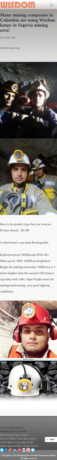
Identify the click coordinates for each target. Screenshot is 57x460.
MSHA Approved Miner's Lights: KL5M (18, 446)
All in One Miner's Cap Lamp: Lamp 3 (18, 439)
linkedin (15, 450)
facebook (6, 450)
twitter (2, 450)
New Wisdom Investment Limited (17, 4)
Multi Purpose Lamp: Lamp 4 (14, 435)
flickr (24, 450)
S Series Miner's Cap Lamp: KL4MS (17, 442)
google (11, 450)
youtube (28, 450)
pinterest (19, 450)
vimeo (33, 450)
